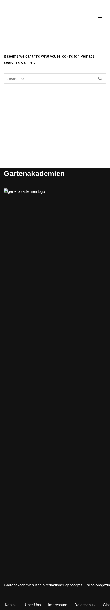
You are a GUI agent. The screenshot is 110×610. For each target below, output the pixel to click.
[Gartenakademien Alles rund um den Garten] (19, 19)
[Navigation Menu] (100, 19)
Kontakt (11, 605)
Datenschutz (85, 605)
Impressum (57, 605)
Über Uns (33, 605)
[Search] (100, 78)
